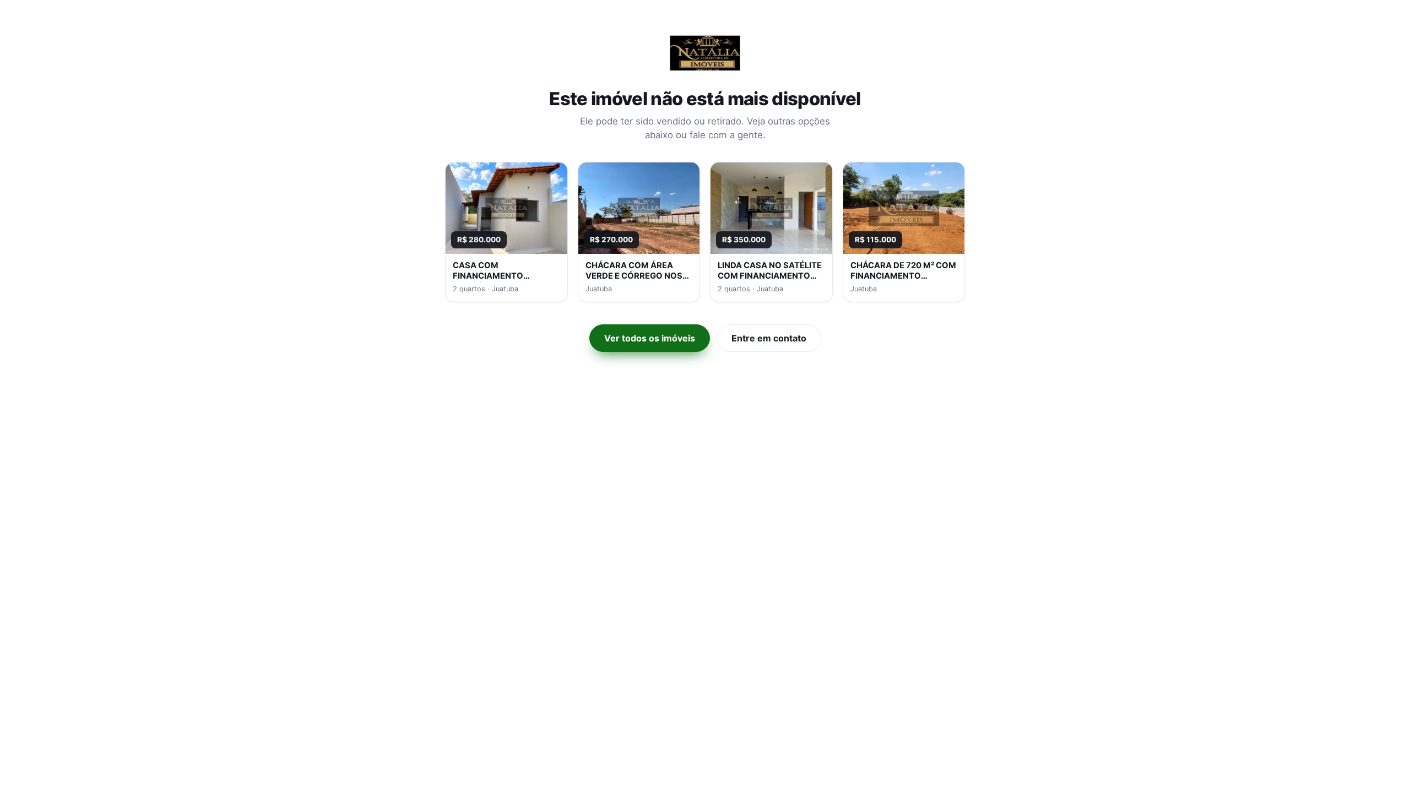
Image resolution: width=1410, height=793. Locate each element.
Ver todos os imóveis (649, 338)
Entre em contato (768, 338)
